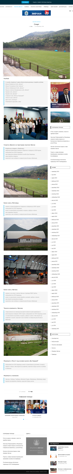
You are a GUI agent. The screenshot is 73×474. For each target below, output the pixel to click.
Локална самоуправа (36, 6)
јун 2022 (54, 207)
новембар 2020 (55, 268)
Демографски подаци (64, 454)
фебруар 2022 (55, 219)
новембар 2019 (55, 306)
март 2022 (54, 216)
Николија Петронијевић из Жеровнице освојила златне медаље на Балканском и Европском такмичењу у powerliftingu (13, 445)
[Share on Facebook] (28, 391)
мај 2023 (54, 174)
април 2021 (54, 251)
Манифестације (62, 462)
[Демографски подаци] (53, 456)
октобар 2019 (55, 309)
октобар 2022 (55, 194)
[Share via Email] (31, 391)
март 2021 (54, 255)
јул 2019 (54, 319)
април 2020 (54, 290)
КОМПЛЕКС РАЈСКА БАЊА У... (63, 447)
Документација (63, 6)
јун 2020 (54, 284)
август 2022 (55, 200)
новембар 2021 (55, 229)
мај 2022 (54, 210)
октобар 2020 (55, 271)
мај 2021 (54, 248)
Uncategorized (55, 338)
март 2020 (54, 293)
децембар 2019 (55, 303)
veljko (31, 26)
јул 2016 (54, 325)
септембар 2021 (56, 235)
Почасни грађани (36, 415)
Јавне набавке (54, 6)
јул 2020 (54, 280)
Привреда (46, 6)
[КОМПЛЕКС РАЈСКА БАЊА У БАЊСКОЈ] (14, 407)
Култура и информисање (64, 469)
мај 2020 (54, 287)
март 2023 (54, 178)
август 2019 (55, 316)
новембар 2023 (55, 171)
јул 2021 (54, 242)
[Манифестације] (53, 463)
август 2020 (55, 277)
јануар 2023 (55, 184)
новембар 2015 (55, 328)
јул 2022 (54, 203)
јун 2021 (54, 245)
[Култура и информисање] (53, 470)
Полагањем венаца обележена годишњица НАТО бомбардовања (49, 2)
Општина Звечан (18, 6)
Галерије (26, 6)
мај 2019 (54, 322)
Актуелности (8, 6)
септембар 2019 (56, 312)
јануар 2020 (55, 300)
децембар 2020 (55, 264)
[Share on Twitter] (30, 391)
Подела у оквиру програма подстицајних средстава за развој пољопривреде (59, 154)
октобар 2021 (55, 232)
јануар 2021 (54, 261)
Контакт (71, 6)
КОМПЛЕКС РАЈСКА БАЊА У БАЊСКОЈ (15, 415)
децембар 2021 (55, 226)
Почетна (2, 6)
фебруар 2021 (55, 258)
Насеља (54, 348)
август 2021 (55, 239)
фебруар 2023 (55, 181)
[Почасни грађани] (36, 407)
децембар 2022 (55, 187)
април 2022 (54, 213)
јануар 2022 (55, 223)
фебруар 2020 (55, 296)
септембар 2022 (56, 197)
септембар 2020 (56, 274)
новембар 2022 (55, 191)
